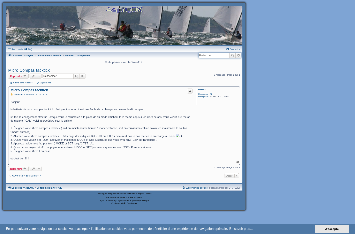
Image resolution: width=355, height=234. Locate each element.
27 (211, 94)
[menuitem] (28, 49)
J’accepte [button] (332, 229)
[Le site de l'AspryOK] (124, 10)
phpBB (114, 194)
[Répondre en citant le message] (189, 91)
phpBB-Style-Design (139, 200)
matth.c (202, 90)
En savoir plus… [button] (241, 229)
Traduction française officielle (119, 197)
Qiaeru (139, 197)
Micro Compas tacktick (29, 70)
